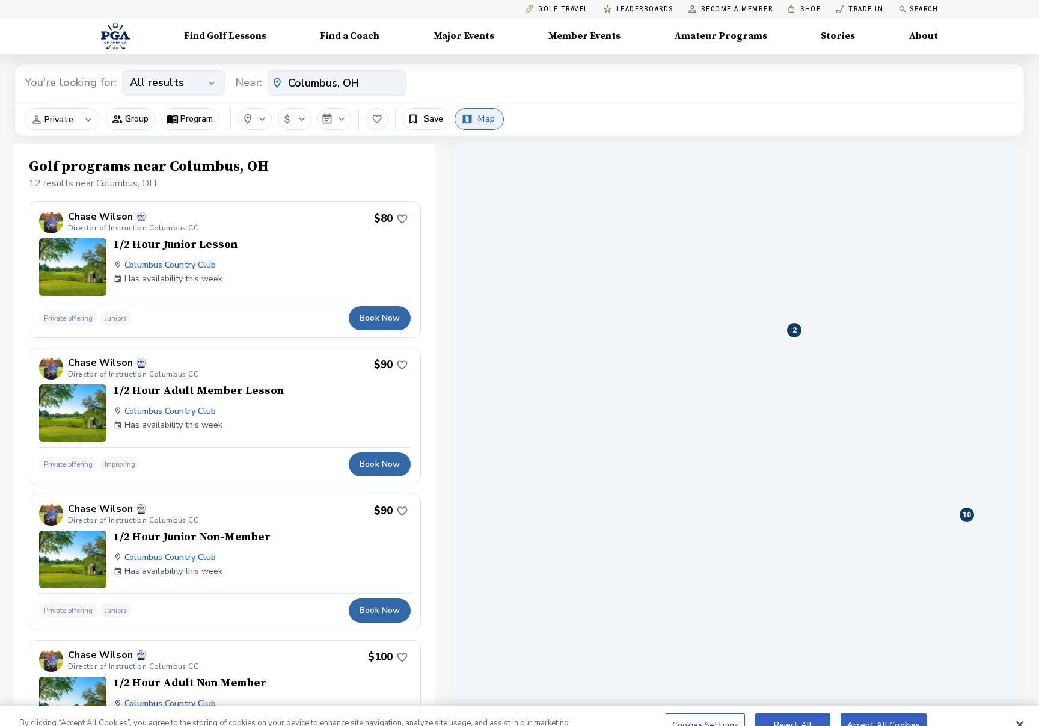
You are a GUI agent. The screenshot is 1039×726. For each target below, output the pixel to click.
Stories (838, 36)
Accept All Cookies (883, 703)
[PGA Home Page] (115, 36)
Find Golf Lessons (225, 36)
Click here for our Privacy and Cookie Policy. (132, 712)
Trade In (859, 9)
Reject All (793, 703)
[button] (130, 119)
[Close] (1020, 703)
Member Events (584, 36)
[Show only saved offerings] (377, 119)
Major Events (464, 36)
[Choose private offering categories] (88, 120)
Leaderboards (644, 9)
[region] (519, 704)
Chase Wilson (100, 217)
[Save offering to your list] (402, 219)
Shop (804, 9)
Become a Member (737, 9)
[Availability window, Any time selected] (334, 119)
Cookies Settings (705, 703)
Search (924, 9)
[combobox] (337, 83)
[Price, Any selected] (294, 119)
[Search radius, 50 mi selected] (255, 119)
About (923, 36)
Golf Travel (563, 9)
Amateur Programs (721, 36)
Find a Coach (349, 36)
